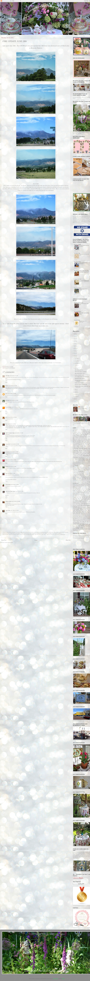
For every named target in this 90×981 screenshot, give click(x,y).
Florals (76, 465)
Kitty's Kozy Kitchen (77, 287)
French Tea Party (84, 465)
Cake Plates (79, 441)
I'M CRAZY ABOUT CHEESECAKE (81, 384)
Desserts (87, 458)
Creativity (78, 455)
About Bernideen (83, 429)
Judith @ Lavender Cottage (10, 432)
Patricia (6, 385)
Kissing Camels (84, 480)
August (76, 365)
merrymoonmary (55, 978)
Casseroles (79, 442)
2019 (75, 345)
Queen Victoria (80, 492)
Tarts (86, 501)
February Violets (75, 464)
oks (84, 488)
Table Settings (82, 501)
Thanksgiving (78, 520)
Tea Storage (77, 519)
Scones (83, 494)
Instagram (80, 479)
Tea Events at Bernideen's (76, 505)
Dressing (74, 460)
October (76, 361)
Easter (82, 460)
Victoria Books (75, 525)
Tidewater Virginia (76, 521)
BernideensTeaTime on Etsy (82, 437)
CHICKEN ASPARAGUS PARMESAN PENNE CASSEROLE (82, 381)
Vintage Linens (79, 528)
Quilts (86, 492)
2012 (75, 356)
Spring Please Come (81, 498)
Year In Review (85, 529)
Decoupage (83, 458)
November (76, 360)
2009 (75, 401)
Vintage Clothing (83, 526)
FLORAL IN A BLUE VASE (79, 375)
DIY (76, 459)
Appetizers (74, 433)
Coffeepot (74, 446)
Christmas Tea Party (79, 445)
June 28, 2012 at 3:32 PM (11, 473)
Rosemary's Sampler (77, 244)
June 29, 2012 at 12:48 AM (16, 501)
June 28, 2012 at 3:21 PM (12, 466)
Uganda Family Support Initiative (84, 523)
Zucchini (76, 530)
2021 (75, 341)
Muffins (74, 486)
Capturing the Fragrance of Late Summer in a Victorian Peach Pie (84, 281)
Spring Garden (75, 498)
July (76, 366)
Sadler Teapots (77, 494)
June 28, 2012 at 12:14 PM (19, 432)
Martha (6, 466)
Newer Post (3, 540)
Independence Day (75, 479)
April (76, 391)
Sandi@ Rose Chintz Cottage (10, 491)
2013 (75, 355)
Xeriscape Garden (79, 529)
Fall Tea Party (86, 463)
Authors (80, 433)
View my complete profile (83, 408)
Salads (81, 494)
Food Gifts (80, 465)
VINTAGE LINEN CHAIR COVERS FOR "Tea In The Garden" (82, 387)
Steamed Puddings (84, 499)
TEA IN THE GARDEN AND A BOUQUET (82, 376)
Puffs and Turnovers (80, 491)
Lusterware (80, 483)
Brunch (87, 440)
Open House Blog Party (82, 489)
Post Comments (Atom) (9, 542)
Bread (77, 440)
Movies (86, 485)
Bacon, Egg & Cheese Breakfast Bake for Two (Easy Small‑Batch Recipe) (84, 313)
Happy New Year (77, 474)
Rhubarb (77, 493)
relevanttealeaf (7, 444)
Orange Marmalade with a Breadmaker (83, 263)
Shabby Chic (81, 497)
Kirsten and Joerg (78, 480)
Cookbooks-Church (81, 453)
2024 (75, 336)
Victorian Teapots (75, 526)
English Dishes (75, 461)
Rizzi (6, 424)
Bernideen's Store (77, 436)
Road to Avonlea (80, 493)
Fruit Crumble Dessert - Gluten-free (84, 304)
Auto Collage (84, 433)
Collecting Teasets (77, 451)
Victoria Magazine (81, 525)
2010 (75, 400)
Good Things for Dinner (82, 472)
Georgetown (85, 471)
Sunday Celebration (79, 500)
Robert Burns (85, 493)
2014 (75, 353)
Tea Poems (78, 518)
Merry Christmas (81, 484)
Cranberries (74, 455)
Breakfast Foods (80, 440)
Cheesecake (77, 443)
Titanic (81, 521)
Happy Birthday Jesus (82, 473)
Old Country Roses (76, 489)
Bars (79, 434)
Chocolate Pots (75, 444)
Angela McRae (7, 510)
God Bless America (76, 472)
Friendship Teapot (84, 466)
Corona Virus (82, 454)
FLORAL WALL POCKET (79, 382)
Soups (84, 497)
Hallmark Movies (76, 473)
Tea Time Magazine (83, 519)
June (76, 368)
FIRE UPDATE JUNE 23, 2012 (79, 373)
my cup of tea (7, 451)
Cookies (85, 453)
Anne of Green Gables (83, 432)
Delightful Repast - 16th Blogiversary (82, 321)
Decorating (81, 455)
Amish (79, 432)
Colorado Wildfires (85, 452)
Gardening (80, 471)
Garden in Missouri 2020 (80, 467)
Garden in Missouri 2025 (84, 470)
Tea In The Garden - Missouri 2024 (80, 513)
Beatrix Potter (82, 434)
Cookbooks (76, 453)
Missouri (78, 485)
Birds (74, 439)
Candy (85, 441)
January (76, 396)
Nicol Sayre (75, 488)
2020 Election (75, 429)
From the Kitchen (8, 407)
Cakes (82, 441)
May (76, 389)
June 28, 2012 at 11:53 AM (14, 400)
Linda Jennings (8, 484)
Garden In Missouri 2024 (77, 470)
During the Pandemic (78, 460)
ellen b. (6, 417)
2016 (75, 350)
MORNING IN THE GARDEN (80, 378)
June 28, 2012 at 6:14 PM (19, 491)
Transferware (76, 523)
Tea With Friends (77, 253)
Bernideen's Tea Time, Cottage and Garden (81, 270)
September (77, 363)
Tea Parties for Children (76, 517)
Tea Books (74, 502)
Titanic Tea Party (85, 521)
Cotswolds (86, 454)
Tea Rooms (84, 518)
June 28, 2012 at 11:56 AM (16, 407)
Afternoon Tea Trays (86, 431)
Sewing (78, 496)
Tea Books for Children (79, 502)
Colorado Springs (79, 452)
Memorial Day (84, 483)
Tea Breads (85, 502)
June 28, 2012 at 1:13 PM (14, 451)
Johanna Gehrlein (8, 501)
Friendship (80, 466)
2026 (75, 333)
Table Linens (77, 501)
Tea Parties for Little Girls (83, 517)
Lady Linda (7, 375)
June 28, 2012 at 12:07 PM (12, 424)
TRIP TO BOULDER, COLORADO (80, 371)
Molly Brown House (82, 485)
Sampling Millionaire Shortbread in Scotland (84, 246)
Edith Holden (86, 460)
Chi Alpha (80, 443)
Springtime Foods (87, 498)
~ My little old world (77, 279)
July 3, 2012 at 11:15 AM (14, 510)
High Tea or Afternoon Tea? (84, 474)
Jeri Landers (74, 480)
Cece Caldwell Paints (84, 442)
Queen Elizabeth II (75, 492)
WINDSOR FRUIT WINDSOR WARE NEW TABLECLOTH (84, 272)
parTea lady (7, 400)
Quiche (84, 492)
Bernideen (81, 406)
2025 (75, 334)
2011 (75, 398)
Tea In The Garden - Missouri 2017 (82, 508)
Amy (6, 473)
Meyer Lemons (86, 484)
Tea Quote (81, 518)
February (76, 394)
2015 (75, 351)
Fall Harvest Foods (80, 463)
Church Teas (86, 445)
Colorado (6, 367)
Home (36, 540)
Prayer (76, 491)
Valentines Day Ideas (77, 524)
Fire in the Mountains (11, 367)
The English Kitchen (77, 311)
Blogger (63, 978)
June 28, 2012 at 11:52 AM (12, 393)
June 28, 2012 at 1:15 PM (12, 459)
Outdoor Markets (78, 490)
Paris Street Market (84, 490)
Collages (77, 446)
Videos (79, 526)
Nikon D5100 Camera (81, 488)
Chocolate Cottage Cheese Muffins (83, 289)
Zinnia (6, 459)
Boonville (74, 440)
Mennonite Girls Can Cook (78, 302)
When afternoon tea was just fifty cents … (84, 255)
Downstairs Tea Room (81, 459)
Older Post (68, 540)
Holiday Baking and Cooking (79, 477)
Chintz (83, 443)
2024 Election (79, 429)
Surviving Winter (86, 500)
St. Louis (79, 499)
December (76, 358)
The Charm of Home (77, 261)
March (76, 392)
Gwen (6, 393)
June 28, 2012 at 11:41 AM (14, 375)
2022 (75, 340)
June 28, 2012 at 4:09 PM (15, 484)
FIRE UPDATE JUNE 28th (79, 370)
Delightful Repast (77, 320)
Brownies (84, 440)
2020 (75, 343)
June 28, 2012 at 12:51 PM (15, 444)
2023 (75, 338)
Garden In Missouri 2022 (78, 469)
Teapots (74, 520)
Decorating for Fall (82, 457)
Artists (78, 433)
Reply (6, 382)
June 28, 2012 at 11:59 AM (12, 417)
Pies (88, 490)
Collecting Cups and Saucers (80, 448)
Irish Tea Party (84, 479)
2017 (75, 348)
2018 (75, 346)
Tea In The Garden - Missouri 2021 (81, 511)
